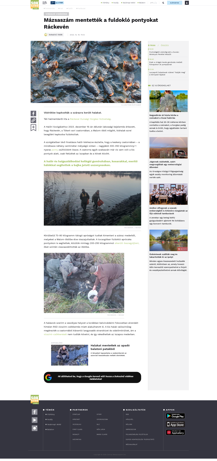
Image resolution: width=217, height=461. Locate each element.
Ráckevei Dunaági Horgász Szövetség (90, 119)
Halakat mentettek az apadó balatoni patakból (110, 347)
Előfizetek (174, 3)
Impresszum (131, 429)
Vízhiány (105, 3)
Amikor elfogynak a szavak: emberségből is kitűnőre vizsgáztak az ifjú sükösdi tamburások (168, 211)
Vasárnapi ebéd (129, 3)
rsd (61, 8)
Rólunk (129, 424)
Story (99, 414)
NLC (98, 424)
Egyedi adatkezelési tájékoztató (140, 439)
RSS (127, 414)
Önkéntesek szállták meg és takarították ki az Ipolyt (163, 255)
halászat (81, 8)
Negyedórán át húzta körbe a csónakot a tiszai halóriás (163, 116)
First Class (77, 429)
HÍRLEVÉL (129, 419)
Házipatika (77, 439)
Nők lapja (101, 429)
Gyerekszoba (102, 419)
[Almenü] (44, 3)
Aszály (116, 3)
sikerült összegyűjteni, (127, 243)
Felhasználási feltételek (137, 434)
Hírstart (76, 419)
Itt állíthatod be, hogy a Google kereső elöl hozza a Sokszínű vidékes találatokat (95, 377)
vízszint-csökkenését (55, 334)
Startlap (76, 414)
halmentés (50, 8)
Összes (165, 45)
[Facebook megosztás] (33, 113)
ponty (55, 149)
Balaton (142, 3)
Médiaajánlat (131, 444)
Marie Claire (102, 434)
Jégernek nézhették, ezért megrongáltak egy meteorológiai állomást (165, 164)
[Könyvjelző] (33, 127)
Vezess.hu (77, 424)
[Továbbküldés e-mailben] (33, 120)
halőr (70, 8)
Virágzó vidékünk (56, 14)
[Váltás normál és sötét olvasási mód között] (163, 2)
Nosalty (76, 434)
